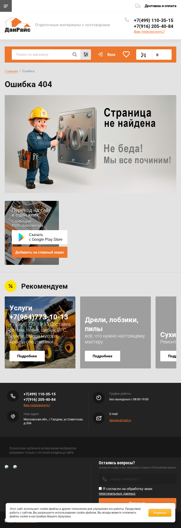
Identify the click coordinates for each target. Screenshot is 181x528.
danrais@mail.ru (120, 420)
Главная (11, 71)
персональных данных (117, 493)
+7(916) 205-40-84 (153, 26)
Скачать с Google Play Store (45, 237)
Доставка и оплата (161, 6)
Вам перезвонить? (149, 32)
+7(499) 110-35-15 (153, 20)
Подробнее (27, 356)
